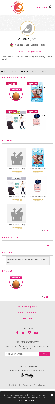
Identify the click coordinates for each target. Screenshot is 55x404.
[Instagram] (30, 333)
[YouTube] (36, 333)
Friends (14, 71)
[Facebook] (17, 333)
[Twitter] (23, 333)
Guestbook (24, 71)
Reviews (4, 71)
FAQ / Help (27, 318)
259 (18, 51)
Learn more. (29, 400)
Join (45, 354)
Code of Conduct (27, 312)
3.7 (41, 114)
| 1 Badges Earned (32, 51)
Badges (44, 71)
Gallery (35, 71)
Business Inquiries (27, 306)
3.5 (21, 114)
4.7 (41, 86)
